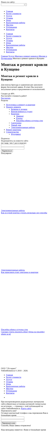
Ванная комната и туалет (21, 111)
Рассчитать (5, 98)
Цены (8, 20)
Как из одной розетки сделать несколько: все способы (24, 213)
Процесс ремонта (13, 107)
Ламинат (20, 116)
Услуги (9, 16)
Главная (9, 11)
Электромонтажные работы (23, 127)
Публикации (11, 27)
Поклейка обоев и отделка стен (29, 121)
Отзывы (9, 18)
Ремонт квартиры (13, 130)
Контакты (10, 29)
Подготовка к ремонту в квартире (20, 105)
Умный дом (16, 125)
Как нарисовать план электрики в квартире (19, 272)
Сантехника (16, 123)
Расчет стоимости (13, 13)
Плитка (19, 118)
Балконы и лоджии (19, 109)
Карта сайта (26, 408)
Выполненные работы (15, 23)
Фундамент (16, 134)
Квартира (15, 114)
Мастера (9, 25)
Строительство (12, 132)
